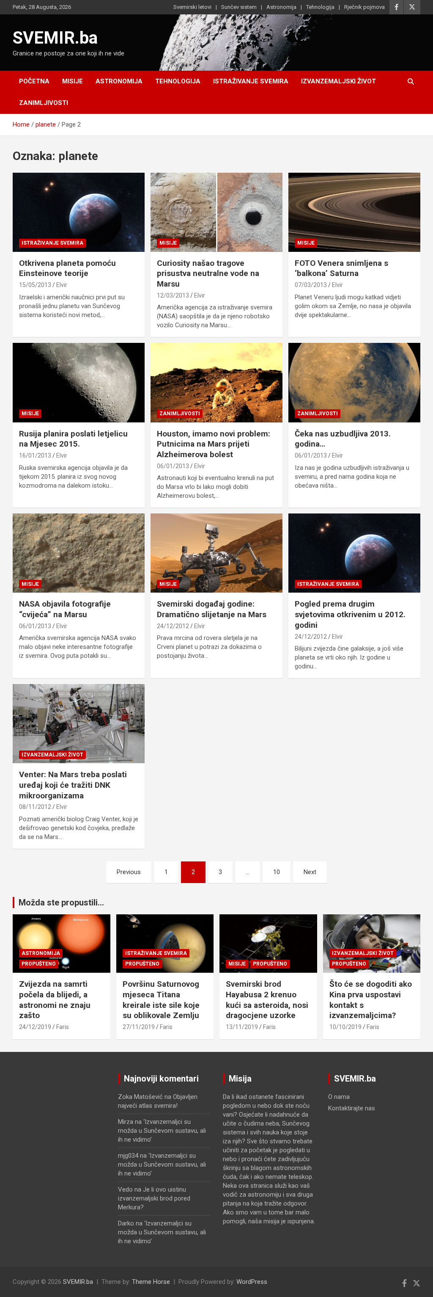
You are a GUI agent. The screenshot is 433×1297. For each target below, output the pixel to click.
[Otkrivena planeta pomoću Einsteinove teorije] (78, 212)
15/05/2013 (35, 284)
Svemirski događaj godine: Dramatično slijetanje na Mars (211, 609)
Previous (129, 872)
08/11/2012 (35, 806)
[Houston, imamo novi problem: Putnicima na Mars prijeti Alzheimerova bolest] (216, 382)
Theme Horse (151, 1282)
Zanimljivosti (43, 103)
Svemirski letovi (192, 7)
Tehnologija (320, 7)
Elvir (61, 284)
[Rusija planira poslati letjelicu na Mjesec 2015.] (78, 382)
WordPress (251, 1282)
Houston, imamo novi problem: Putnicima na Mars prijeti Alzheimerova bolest (213, 444)
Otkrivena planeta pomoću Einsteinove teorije (67, 268)
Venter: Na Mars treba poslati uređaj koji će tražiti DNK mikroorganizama (73, 785)
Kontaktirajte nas (351, 1108)
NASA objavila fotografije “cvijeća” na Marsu (65, 609)
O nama (339, 1097)
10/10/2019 (345, 1027)
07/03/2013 (311, 284)
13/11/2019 (242, 1027)
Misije (72, 81)
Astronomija (281, 7)
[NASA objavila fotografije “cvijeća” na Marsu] (78, 553)
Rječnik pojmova (364, 7)
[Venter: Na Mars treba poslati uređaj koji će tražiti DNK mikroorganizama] (78, 724)
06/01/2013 (173, 466)
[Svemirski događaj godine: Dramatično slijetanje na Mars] (216, 553)
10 (276, 872)
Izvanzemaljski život (338, 81)
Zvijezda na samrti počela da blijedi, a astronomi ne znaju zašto (54, 999)
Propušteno (39, 964)
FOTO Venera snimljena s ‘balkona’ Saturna (341, 268)
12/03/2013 (173, 295)
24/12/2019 (35, 1027)
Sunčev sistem (239, 7)
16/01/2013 (35, 455)
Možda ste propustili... (61, 902)
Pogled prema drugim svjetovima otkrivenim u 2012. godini (350, 614)
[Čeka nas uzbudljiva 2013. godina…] (354, 382)
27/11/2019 (139, 1027)
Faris (62, 1027)
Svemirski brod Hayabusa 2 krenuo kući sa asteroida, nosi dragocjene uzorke (267, 999)
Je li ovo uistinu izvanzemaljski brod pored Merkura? (154, 1198)
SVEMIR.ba (55, 38)
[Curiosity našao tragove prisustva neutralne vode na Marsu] (216, 212)
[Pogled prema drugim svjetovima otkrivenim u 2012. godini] (354, 553)
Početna (34, 81)
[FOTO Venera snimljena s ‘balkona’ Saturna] (354, 212)
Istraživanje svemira (250, 81)
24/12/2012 (173, 626)
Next (310, 872)
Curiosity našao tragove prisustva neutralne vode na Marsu (208, 273)
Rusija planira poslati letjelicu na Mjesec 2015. (73, 439)
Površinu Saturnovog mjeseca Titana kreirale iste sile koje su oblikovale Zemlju (161, 999)
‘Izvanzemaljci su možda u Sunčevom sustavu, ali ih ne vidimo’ (162, 1130)
